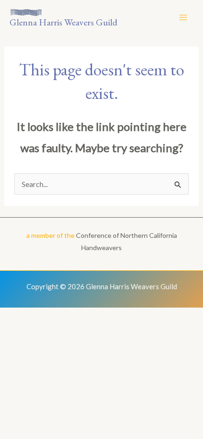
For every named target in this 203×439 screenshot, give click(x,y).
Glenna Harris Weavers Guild (63, 22)
